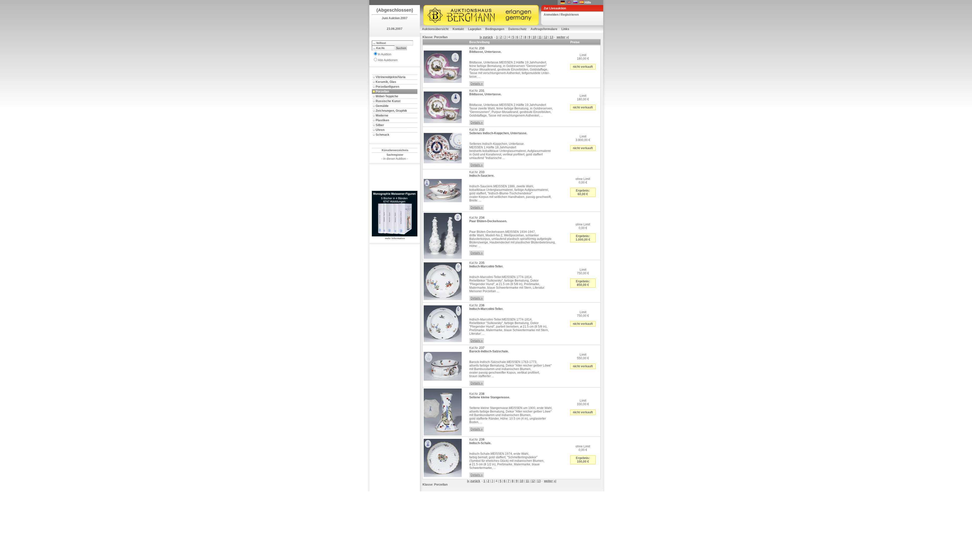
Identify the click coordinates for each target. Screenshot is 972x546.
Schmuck (382, 134)
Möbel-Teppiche (387, 96)
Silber (380, 125)
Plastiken (382, 120)
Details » (477, 83)
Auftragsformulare (544, 29)
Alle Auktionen (388, 60)
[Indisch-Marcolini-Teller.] (443, 280)
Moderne (382, 115)
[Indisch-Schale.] (443, 457)
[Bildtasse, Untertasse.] (443, 65)
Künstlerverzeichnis (395, 150)
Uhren (380, 130)
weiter (561, 37)
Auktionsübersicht (435, 29)
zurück (488, 37)
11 (540, 37)
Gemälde (382, 106)
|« (481, 37)
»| (567, 37)
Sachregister (395, 154)
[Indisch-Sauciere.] (443, 189)
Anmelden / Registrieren (561, 14)
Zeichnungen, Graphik (391, 110)
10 (534, 37)
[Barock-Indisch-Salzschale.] (443, 365)
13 (551, 37)
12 (546, 37)
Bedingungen (494, 29)
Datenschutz (517, 29)
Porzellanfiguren (387, 86)
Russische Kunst (388, 101)
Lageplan (474, 29)
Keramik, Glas (386, 82)
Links (565, 29)
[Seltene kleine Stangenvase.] (443, 411)
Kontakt (458, 29)
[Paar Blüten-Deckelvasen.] (443, 235)
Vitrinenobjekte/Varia (391, 77)
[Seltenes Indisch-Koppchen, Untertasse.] (443, 147)
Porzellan (382, 91)
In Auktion (384, 54)
